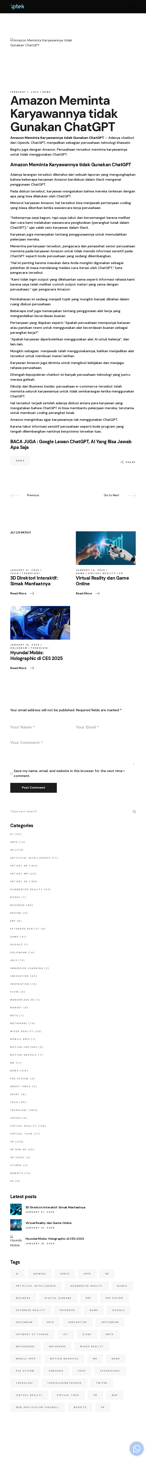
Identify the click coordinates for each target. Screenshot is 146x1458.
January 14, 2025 (90, 570)
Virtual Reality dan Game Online (48, 1223)
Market (16, 1007)
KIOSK (14, 991)
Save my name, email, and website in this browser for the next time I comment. (69, 773)
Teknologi (31, 573)
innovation (77, 1322)
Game (80, 573)
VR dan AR (18, 1149)
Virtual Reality (102, 573)
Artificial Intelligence (30, 858)
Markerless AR (22, 999)
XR (12, 1181)
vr (96, 1395)
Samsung (56, 1370)
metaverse (57, 1346)
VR (121, 573)
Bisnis (15, 897)
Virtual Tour (21, 1133)
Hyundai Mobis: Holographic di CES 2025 (54, 1239)
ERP (13, 921)
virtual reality (29, 1395)
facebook (67, 1310)
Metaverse (18, 1023)
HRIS (13, 960)
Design (16, 913)
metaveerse (25, 1346)
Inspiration (19, 984)
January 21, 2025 (25, 570)
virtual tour (68, 1395)
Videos (15, 1118)
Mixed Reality (22, 1031)
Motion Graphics (64, 1358)
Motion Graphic (23, 1055)
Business (17, 905)
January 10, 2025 (25, 644)
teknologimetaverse (64, 1383)
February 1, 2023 (24, 92)
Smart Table (20, 1086)
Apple (64, 1273)
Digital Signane (58, 1298)
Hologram (19, 648)
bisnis (122, 1286)
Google (16, 944)
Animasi (39, 1273)
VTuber (16, 1165)
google (118, 1310)
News (46, 92)
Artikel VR (19, 881)
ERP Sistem (114, 1298)
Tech (14, 573)
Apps (13, 842)
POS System (19, 1078)
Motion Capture (23, 1047)
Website (16, 1173)
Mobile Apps (20, 1039)
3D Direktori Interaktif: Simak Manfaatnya (55, 1207)
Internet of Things (32, 1334)
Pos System (25, 1370)
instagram (110, 1322)
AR (12, 850)
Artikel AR (19, 865)
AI (11, 834)
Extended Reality (25, 928)
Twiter (102, 1383)
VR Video (17, 1157)
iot (65, 1334)
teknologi (24, 1383)
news (20, 460)
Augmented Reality (26, 889)
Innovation (19, 976)
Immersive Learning (26, 968)
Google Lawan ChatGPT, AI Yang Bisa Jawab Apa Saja (71, 444)
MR (12, 1063)
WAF (115, 1395)
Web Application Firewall (37, 1407)
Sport (15, 1094)
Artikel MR (19, 873)
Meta (14, 1015)
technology (110, 1370)
